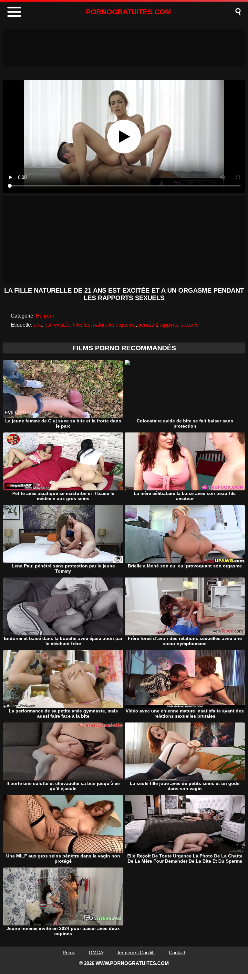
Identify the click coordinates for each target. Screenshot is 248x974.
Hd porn (45, 316)
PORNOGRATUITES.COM (128, 12)
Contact (177, 952)
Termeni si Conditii (136, 952)
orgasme (126, 325)
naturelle (103, 325)
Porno (69, 952)
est (48, 325)
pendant (147, 325)
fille (77, 325)
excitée (62, 325)
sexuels (190, 325)
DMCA (96, 952)
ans (38, 325)
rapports (169, 325)
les (87, 325)
